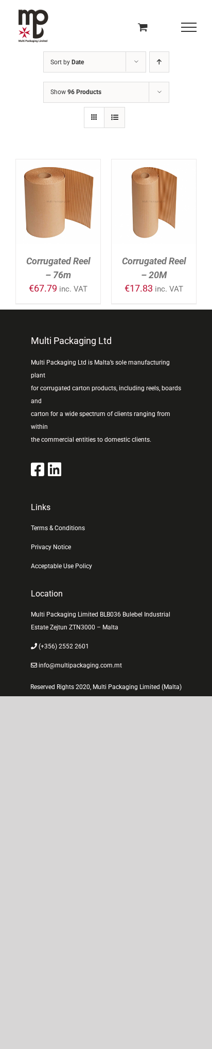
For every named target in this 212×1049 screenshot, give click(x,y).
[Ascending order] (159, 62)
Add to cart (58, 196)
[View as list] (114, 117)
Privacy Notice (51, 547)
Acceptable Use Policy (61, 566)
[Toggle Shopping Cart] (143, 27)
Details (66, 210)
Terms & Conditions (58, 528)
